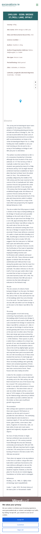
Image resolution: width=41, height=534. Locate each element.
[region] (20, 518)
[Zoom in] (35, 82)
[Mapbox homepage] (8, 121)
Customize (20, 525)
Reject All (20, 530)
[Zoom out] (35, 84)
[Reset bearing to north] (35, 87)
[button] (30, 5)
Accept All (20, 520)
